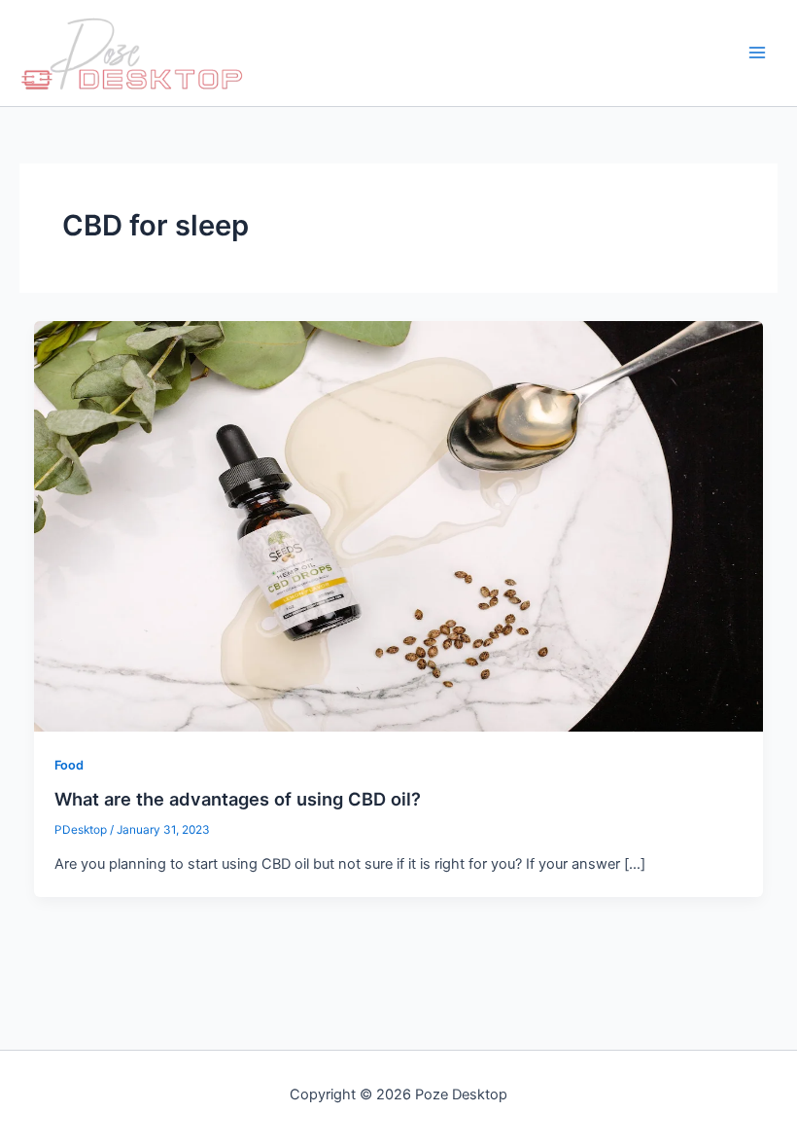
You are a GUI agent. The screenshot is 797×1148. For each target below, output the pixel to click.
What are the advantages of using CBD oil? (237, 798)
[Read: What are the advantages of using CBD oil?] (399, 525)
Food (69, 765)
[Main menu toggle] (757, 53)
